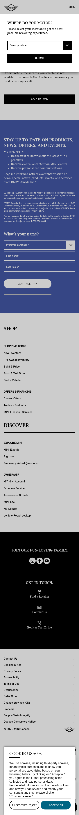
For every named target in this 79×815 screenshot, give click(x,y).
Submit (39, 58)
